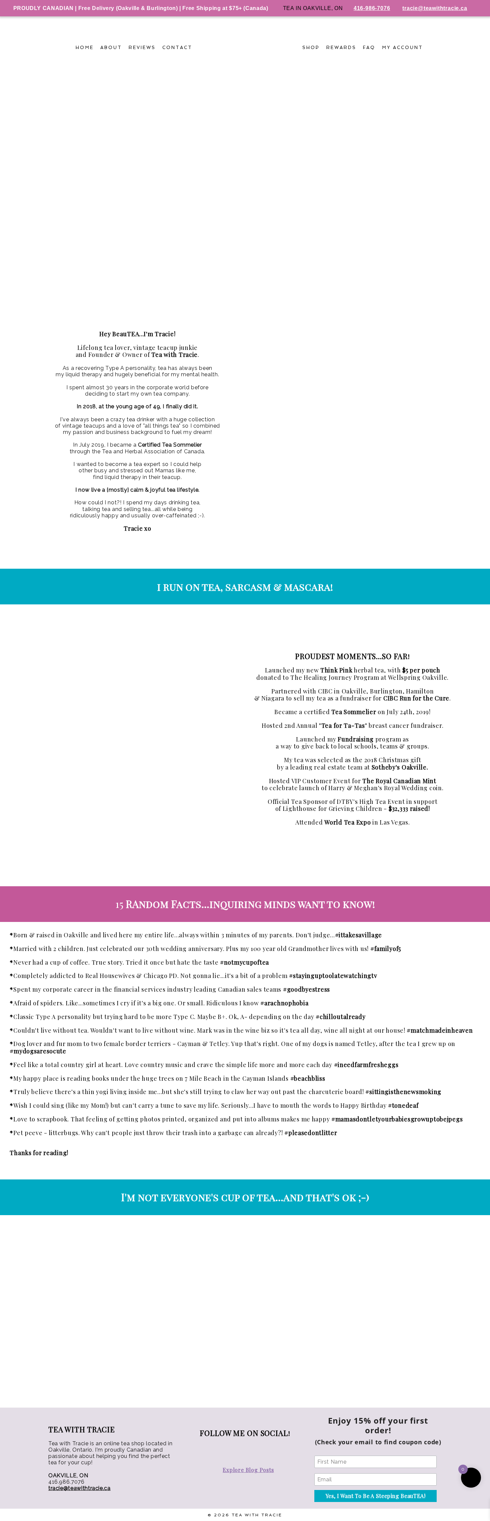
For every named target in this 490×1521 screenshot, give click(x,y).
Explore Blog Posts (248, 1469)
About (111, 47)
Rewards (341, 47)
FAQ (369, 47)
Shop (311, 47)
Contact (177, 47)
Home (85, 47)
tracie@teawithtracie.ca (79, 1488)
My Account (402, 47)
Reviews (142, 47)
